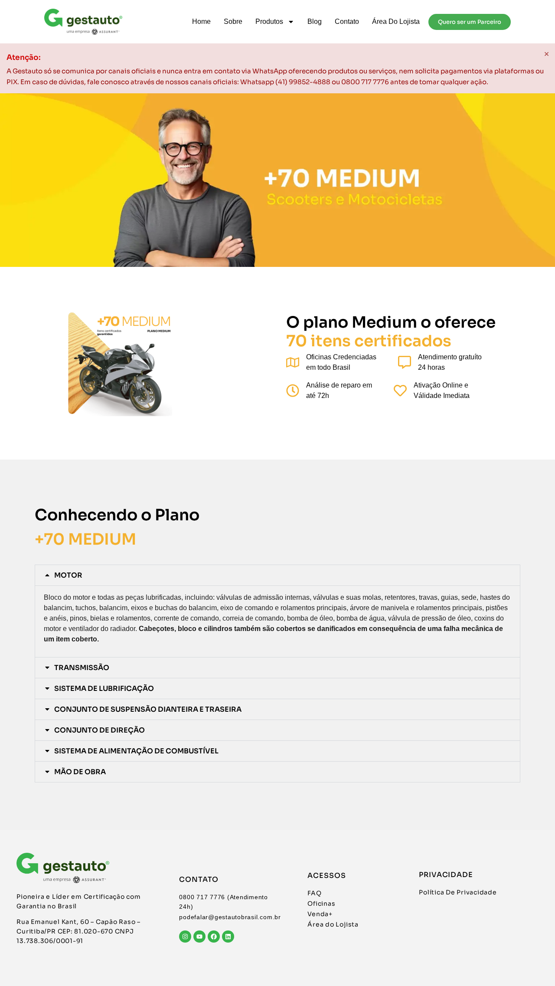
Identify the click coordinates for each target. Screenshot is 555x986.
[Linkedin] (228, 936)
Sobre (233, 21)
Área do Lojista (396, 21)
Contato (347, 21)
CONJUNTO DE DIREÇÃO (99, 730)
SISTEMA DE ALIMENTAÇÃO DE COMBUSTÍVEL (136, 751)
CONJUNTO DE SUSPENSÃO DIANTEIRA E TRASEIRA (148, 709)
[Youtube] (199, 936)
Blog (314, 21)
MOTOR (68, 575)
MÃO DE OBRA (80, 771)
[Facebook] (214, 936)
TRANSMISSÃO (81, 667)
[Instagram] (185, 936)
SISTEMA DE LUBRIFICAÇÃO (104, 688)
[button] (277, 575)
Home (201, 21)
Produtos (269, 21)
